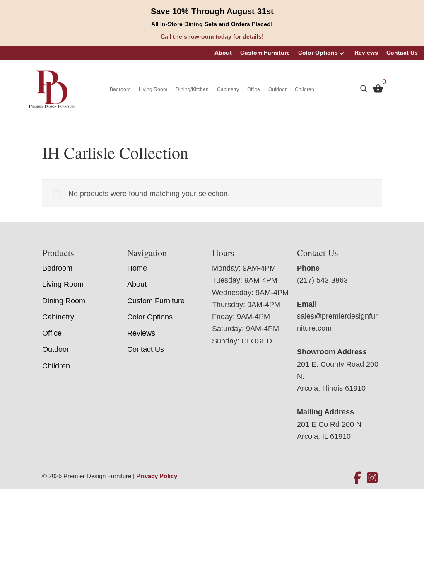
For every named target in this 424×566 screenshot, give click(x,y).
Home (137, 268)
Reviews (366, 52)
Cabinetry (228, 89)
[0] (376, 90)
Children (304, 89)
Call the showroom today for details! (212, 36)
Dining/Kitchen (192, 89)
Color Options (318, 52)
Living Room (153, 89)
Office (253, 89)
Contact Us (402, 52)
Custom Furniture (265, 52)
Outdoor (277, 89)
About (223, 52)
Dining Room (63, 301)
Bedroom (120, 89)
